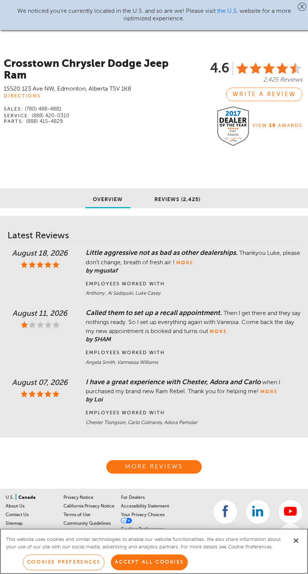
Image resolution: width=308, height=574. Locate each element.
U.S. (10, 497)
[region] (154, 551)
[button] (302, 7)
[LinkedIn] (258, 512)
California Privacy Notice (89, 506)
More (184, 262)
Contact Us (17, 515)
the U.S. (227, 11)
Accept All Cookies (149, 562)
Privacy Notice (78, 497)
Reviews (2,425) (177, 199)
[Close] (296, 540)
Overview (108, 199)
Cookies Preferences (63, 562)
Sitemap (14, 523)
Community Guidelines (87, 523)
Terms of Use (77, 515)
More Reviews (154, 467)
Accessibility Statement (145, 506)
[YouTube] (290, 512)
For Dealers (133, 497)
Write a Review (264, 95)
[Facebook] (225, 512)
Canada (27, 497)
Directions (22, 96)
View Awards (277, 125)
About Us (15, 506)
